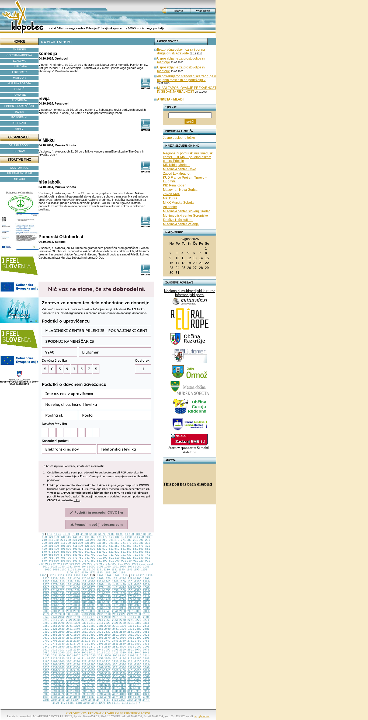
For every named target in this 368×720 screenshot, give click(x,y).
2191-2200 (134, 616)
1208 (108, 575)
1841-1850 (134, 602)
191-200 (138, 536)
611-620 (102, 551)
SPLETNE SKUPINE (19, 173)
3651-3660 (119, 679)
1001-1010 (138, 563)
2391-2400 (119, 625)
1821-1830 (103, 602)
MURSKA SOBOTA (19, 83)
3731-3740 (134, 682)
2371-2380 (88, 625)
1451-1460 (73, 587)
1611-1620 (103, 593)
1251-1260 (88, 578)
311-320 (66, 542)
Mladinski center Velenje (181, 224)
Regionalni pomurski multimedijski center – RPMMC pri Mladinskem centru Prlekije (188, 157)
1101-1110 (74, 569)
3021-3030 (119, 652)
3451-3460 (134, 670)
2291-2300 (73, 622)
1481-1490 (119, 587)
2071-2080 (58, 613)
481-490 (53, 548)
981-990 (111, 563)
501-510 (78, 548)
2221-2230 (73, 619)
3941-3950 (134, 691)
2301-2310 (88, 622)
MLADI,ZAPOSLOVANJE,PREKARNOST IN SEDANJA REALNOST (186, 90)
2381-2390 (104, 625)
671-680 (66, 554)
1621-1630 (119, 593)
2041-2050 (119, 611)
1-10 (50, 533)
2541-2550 (134, 631)
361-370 (126, 542)
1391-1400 (88, 584)
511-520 (90, 548)
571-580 (53, 551)
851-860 (66, 560)
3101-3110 (134, 655)
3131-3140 (73, 658)
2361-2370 (73, 625)
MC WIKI (19, 179)
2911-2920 (57, 649)
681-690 (78, 554)
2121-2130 (134, 613)
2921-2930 (73, 649)
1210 (124, 575)
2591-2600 (104, 634)
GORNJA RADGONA (19, 55)
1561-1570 (134, 590)
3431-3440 (103, 670)
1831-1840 (119, 602)
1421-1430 (134, 584)
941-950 (62, 563)
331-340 (90, 542)
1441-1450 (58, 587)
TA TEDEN (19, 49)
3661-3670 (134, 679)
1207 (100, 575)
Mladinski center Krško (179, 169)
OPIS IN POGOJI (19, 145)
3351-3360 (88, 667)
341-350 (102, 542)
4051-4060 (88, 696)
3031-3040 (134, 652)
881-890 (102, 560)
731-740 (138, 554)
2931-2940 (88, 649)
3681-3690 (58, 682)
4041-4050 (73, 696)
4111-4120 (72, 699)
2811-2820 (119, 643)
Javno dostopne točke (179, 138)
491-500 (66, 548)
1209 (116, 575)
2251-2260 (119, 619)
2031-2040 (103, 611)
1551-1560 (119, 590)
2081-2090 (73, 613)
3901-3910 (73, 691)
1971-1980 (119, 608)
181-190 (126, 536)
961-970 (87, 563)
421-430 (90, 545)
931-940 (50, 563)
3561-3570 (88, 676)
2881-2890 (119, 646)
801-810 (114, 557)
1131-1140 (118, 569)
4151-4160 (134, 699)
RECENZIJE (19, 123)
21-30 (66, 533)
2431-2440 (73, 628)
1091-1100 (59, 569)
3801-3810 (134, 685)
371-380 (138, 542)
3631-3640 (88, 679)
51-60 (93, 533)
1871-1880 (73, 605)
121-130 (53, 536)
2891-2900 (134, 646)
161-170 (102, 536)
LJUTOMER (19, 72)
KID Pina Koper (174, 185)
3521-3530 (134, 673)
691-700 (90, 554)
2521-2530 (103, 631)
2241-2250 (103, 619)
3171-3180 (134, 658)
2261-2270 (134, 619)
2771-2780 (58, 643)
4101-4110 (58, 699)
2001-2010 (58, 611)
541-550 (126, 548)
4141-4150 (119, 699)
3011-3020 (103, 652)
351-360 (114, 542)
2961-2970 (134, 649)
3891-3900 (58, 691)
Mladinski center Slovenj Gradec (186, 211)
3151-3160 (104, 658)
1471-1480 (104, 587)
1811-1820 (88, 602)
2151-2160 (73, 616)
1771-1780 (134, 599)
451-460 (126, 545)
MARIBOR (19, 77)
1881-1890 (88, 605)
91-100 (129, 533)
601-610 (90, 551)
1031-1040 (73, 566)
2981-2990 (58, 652)
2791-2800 (88, 643)
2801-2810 (104, 643)
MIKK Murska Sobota (178, 203)
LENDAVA (19, 60)
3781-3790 (104, 685)
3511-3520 (119, 673)
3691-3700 (73, 682)
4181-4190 (83, 702)
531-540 (114, 548)
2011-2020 (73, 611)
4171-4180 (67, 702)
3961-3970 (58, 694)
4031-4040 (58, 696)
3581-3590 (119, 676)
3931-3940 (119, 691)
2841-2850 (58, 646)
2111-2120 (119, 613)
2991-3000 (73, 652)
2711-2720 (73, 640)
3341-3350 (73, 667)
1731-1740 (73, 599)
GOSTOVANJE (19, 167)
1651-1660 (58, 596)
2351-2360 (58, 625)
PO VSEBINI (19, 117)
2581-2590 (88, 634)
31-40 (75, 533)
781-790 (90, 557)
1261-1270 (104, 578)
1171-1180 (96, 572)
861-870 (78, 560)
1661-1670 (73, 596)
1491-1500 (134, 587)
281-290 (138, 539)
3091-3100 (119, 655)
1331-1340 (103, 581)
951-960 (75, 563)
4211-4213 (129, 702)
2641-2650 (73, 637)
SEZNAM (19, 151)
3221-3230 (103, 661)
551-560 (138, 548)
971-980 (99, 563)
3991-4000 (104, 694)
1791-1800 (58, 602)
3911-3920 (88, 691)
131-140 (66, 536)
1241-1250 (73, 578)
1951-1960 (88, 608)
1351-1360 (134, 581)
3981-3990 (88, 694)
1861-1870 (58, 605)
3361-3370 (104, 667)
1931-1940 (58, 608)
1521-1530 (73, 590)
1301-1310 (58, 581)
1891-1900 (104, 605)
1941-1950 (73, 608)
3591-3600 (134, 676)
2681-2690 (134, 637)
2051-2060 (134, 611)
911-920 (138, 560)
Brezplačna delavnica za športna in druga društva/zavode (183, 51)
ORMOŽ (19, 89)
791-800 (102, 557)
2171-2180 (104, 616)
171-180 (114, 536)
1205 (85, 575)
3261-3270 (58, 664)
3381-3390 (134, 667)
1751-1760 (104, 599)
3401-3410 (58, 670)
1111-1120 (88, 569)
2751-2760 (134, 640)
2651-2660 (88, 637)
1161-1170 (81, 572)
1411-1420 (119, 584)
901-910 (126, 560)
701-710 (102, 554)
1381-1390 (73, 584)
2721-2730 (88, 640)
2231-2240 (88, 619)
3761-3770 (73, 685)
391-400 (53, 545)
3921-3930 (103, 691)
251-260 (102, 539)
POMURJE (19, 94)
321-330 (77, 542)
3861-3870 (119, 688)
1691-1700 (119, 596)
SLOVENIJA (19, 100)
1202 (61, 575)
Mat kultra (170, 198)
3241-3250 (134, 661)
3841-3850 (88, 688)
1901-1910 (119, 605)
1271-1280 (119, 578)
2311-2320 (103, 622)
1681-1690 (104, 596)
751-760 (53, 557)
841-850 (53, 560)
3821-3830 (58, 688)
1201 (53, 575)
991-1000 (124, 563)
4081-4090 (134, 696)
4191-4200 (98, 702)
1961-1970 (104, 608)
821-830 (138, 557)
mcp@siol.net (202, 716)
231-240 (77, 539)
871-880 (90, 560)
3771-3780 (88, 685)
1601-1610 (88, 593)
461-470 (138, 545)
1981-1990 (134, 608)
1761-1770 (119, 599)
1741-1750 (88, 599)
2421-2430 (58, 628)
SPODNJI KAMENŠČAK (19, 106)
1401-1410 (104, 584)
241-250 (90, 539)
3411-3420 (73, 670)
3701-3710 (88, 682)
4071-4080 (119, 696)
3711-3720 (103, 682)
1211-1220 (137, 575)
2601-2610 (119, 634)
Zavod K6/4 (171, 194)
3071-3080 (89, 655)
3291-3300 (104, 664)
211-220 (53, 539)
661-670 (53, 554)
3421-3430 (88, 670)
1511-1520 (57, 590)
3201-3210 (73, 661)
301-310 (53, 542)
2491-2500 (58, 631)
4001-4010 (119, 694)
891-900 (114, 560)
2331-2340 (134, 622)
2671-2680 (119, 637)
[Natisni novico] (146, 88)
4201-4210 (113, 702)
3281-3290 (88, 664)
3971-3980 (73, 694)
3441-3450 (119, 670)
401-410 (66, 545)
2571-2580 (73, 634)
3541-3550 (58, 676)
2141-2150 (58, 616)
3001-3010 (88, 652)
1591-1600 (73, 593)
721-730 (126, 554)
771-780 (78, 557)
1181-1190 (110, 572)
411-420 (78, 545)
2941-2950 (103, 649)
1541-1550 (103, 590)
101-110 (141, 533)
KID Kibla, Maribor (176, 165)
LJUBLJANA (19, 66)
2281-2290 (58, 622)
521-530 (102, 548)
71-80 (110, 533)
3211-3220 (88, 661)
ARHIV (19, 128)
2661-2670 (104, 637)
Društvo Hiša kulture (178, 220)
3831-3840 (73, 688)
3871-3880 (134, 688)
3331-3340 (58, 667)
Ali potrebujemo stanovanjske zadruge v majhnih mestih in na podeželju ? (186, 78)
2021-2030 (88, 611)
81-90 (119, 533)
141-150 (78, 536)
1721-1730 (58, 599)
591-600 (78, 551)
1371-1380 (58, 584)
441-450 (114, 545)
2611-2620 (134, 634)
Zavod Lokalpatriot (176, 173)
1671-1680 (88, 596)
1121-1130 (103, 569)
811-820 (126, 557)
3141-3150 (88, 658)
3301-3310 (119, 664)
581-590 (66, 551)
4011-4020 (134, 694)
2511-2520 (88, 631)
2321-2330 (119, 622)
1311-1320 (73, 581)
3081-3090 (104, 655)
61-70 (102, 533)
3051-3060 (58, 655)
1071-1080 (134, 566)
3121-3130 (58, 658)
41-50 (84, 533)
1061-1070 (119, 566)
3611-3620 (57, 679)
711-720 (114, 554)
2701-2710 (58, 640)
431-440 (102, 545)
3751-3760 (58, 685)
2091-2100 (89, 613)
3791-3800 (119, 685)
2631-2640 (58, 637)
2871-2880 (104, 646)
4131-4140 (103, 699)
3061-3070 (73, 655)
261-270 (114, 539)
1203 (69, 575)
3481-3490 (73, 673)
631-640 (126, 551)
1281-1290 (134, 578)
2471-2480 (134, 628)
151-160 (90, 536)
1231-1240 (58, 578)
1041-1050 (88, 566)
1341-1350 (119, 581)
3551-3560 (73, 676)
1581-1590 (58, 593)
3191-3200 (58, 661)
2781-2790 (73, 643)
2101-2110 (104, 613)
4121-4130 (88, 699)
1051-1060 (104, 566)
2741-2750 (119, 640)
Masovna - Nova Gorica (180, 190)
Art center (170, 207)
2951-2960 (119, 649)
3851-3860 (104, 688)
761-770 (66, 557)
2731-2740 (103, 640)
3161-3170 (119, 658)
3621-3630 (73, 679)
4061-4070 (104, 696)
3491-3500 (88, 673)
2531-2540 (119, 631)
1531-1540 (88, 590)
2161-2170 (88, 616)
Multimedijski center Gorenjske (185, 215)
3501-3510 (104, 673)
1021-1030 (58, 566)
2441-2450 (88, 628)
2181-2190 (119, 616)
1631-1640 (134, 593)
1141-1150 (133, 569)
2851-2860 (73, 646)
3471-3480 (58, 673)
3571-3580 (104, 676)
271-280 (126, 539)
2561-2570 (58, 634)
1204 (77, 575)
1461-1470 (88, 587)
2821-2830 (134, 643)
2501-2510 (73, 631)
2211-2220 (57, 619)
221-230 (65, 539)
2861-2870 (88, 646)
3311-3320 (134, 664)
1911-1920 (134, 605)
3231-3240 (119, 661)
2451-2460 (104, 628)
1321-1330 (88, 581)
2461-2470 (119, 628)
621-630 (114, 551)
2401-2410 (134, 625)
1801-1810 (73, 602)
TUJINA (19, 111)
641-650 (138, 551)
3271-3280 (73, 664)
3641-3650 (103, 679)
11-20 (57, 533)
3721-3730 (119, 682)
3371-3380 (119, 667)
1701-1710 (134, 596)
